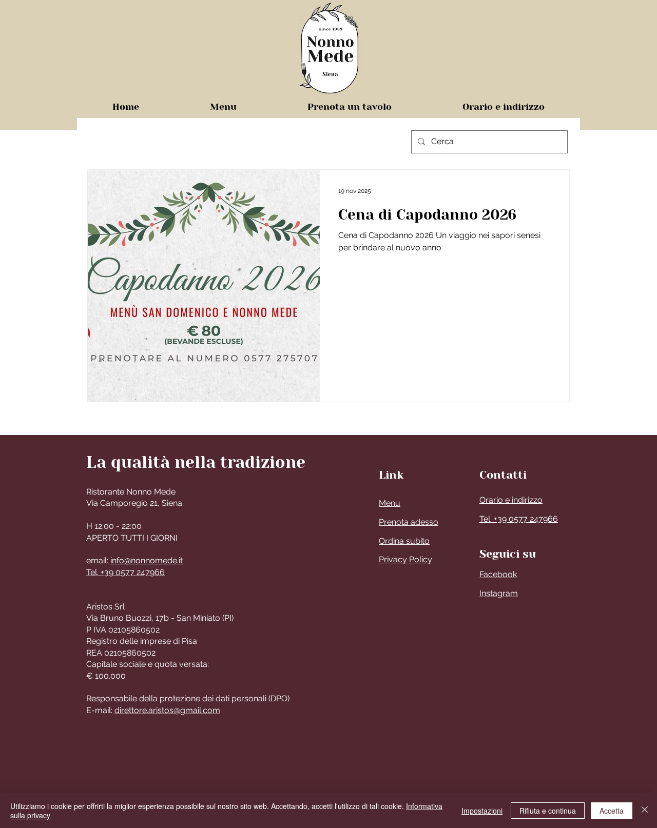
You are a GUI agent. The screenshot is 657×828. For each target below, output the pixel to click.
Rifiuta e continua (547, 810)
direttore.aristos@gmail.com (167, 710)
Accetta (612, 810)
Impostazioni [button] (482, 810)
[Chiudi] (645, 810)
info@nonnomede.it (146, 560)
